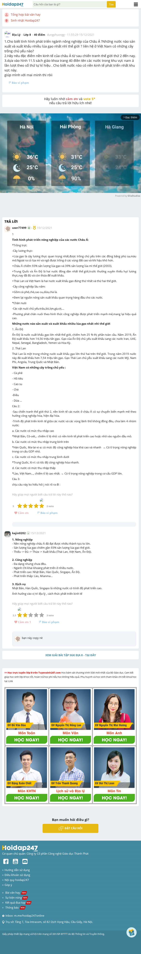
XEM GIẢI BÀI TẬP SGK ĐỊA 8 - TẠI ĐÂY (70, 655)
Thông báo (15, 907)
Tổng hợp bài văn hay (25, 15)
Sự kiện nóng (16, 897)
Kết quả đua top (17, 902)
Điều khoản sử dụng (17, 875)
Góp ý (8, 885)
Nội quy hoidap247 (17, 880)
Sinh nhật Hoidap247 (25, 20)
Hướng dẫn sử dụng (17, 870)
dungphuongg (56, 34)
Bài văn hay (15, 892)
